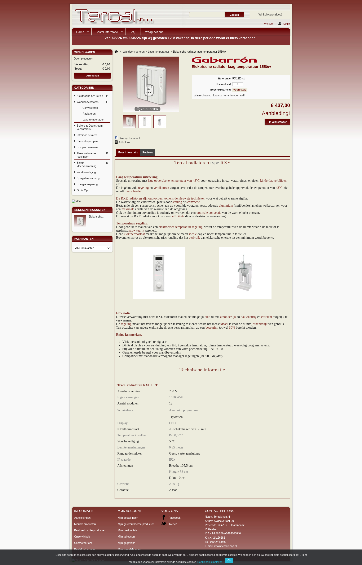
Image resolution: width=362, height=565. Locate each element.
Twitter (173, 524)
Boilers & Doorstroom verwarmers (90, 127)
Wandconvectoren (87, 102)
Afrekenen (92, 75)
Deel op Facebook (130, 138)
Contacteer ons (83, 542)
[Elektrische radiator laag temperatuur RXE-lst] (129, 126)
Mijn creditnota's (127, 530)
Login (286, 23)
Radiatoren (89, 113)
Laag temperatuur (93, 119)
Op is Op (82, 190)
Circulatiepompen (87, 141)
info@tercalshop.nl (225, 546)
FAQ (133, 32)
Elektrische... (96, 216)
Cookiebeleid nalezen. (210, 562)
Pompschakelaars (87, 147)
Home (78, 32)
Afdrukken (125, 142)
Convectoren (90, 107)
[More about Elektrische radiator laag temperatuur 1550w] (80, 221)
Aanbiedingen (82, 517)
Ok (229, 560)
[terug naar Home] (116, 51)
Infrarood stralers (87, 135)
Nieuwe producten (85, 524)
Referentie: (224, 78)
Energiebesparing (87, 184)
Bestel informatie (105, 32)
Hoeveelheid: (223, 84)
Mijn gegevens (126, 542)
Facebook (175, 517)
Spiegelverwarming (88, 178)
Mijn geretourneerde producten (136, 524)
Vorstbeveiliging (86, 172)
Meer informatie (128, 152)
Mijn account (130, 511)
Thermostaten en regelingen (87, 155)
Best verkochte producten (89, 530)
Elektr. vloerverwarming (86, 164)
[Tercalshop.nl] (114, 17)
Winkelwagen (270, 14)
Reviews (147, 152)
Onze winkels (82, 536)
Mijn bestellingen (128, 517)
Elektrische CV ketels (90, 95)
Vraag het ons (154, 32)
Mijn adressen (126, 536)
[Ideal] (76, 201)
